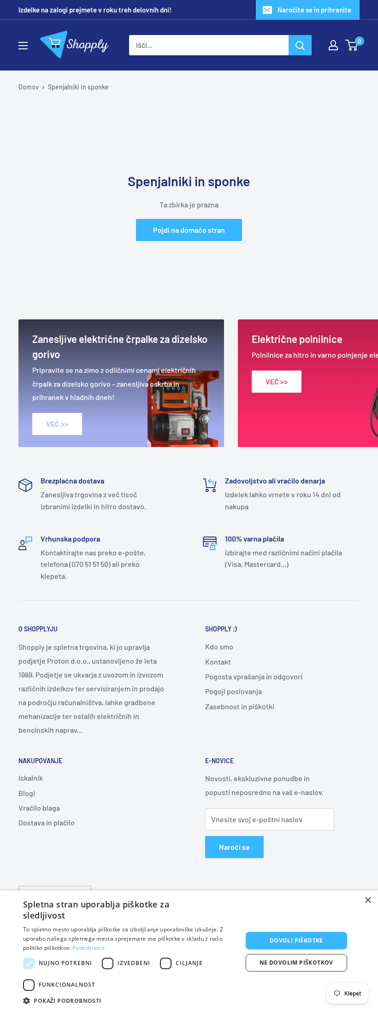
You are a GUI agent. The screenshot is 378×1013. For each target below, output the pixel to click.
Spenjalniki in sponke (78, 87)
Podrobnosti (88, 948)
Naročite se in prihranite (314, 10)
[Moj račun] (333, 45)
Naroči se (234, 846)
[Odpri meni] (23, 45)
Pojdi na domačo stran (189, 229)
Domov (28, 87)
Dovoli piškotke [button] (296, 940)
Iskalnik (30, 777)
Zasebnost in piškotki (239, 706)
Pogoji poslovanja (233, 691)
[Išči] (300, 45)
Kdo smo (219, 646)
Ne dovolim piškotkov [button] (296, 962)
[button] (129, 1001)
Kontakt (218, 661)
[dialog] (189, 951)
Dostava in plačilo (46, 822)
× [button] (367, 900)
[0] (352, 45)
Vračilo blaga (39, 807)
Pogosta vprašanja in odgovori (253, 676)
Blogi (26, 793)
